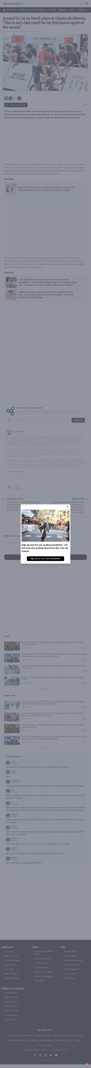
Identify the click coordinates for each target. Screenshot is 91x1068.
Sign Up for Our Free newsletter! (45, 559)
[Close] (67, 507)
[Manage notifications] (87, 1064)
